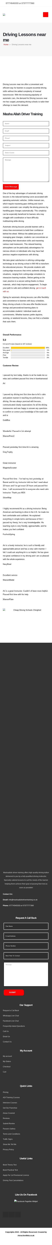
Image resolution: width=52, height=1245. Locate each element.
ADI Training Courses (11, 1097)
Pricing (5, 1092)
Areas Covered (9, 1113)
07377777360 (28, 905)
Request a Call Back (11, 1010)
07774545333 (14, 905)
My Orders (7, 1061)
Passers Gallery (9, 1129)
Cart (4, 1072)
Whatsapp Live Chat (11, 1016)
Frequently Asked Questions (14, 1026)
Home (6, 45)
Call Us (6, 1031)
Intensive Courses (10, 1103)
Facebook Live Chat (11, 1021)
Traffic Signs (8, 1139)
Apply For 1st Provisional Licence (16, 1175)
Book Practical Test (10, 1170)
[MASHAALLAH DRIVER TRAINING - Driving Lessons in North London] (14, 14)
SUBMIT (12, 992)
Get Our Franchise (10, 1108)
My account (7, 1056)
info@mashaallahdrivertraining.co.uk (23, 900)
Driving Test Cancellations (13, 1180)
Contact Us (7, 1042)
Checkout (6, 1067)
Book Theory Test (9, 1165)
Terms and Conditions (11, 1134)
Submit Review (9, 1123)
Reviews (6, 1118)
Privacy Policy (8, 1149)
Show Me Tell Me (9, 1144)
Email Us (6, 1036)
